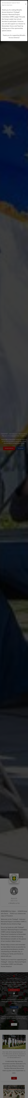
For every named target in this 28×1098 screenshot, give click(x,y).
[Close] (26, 4)
